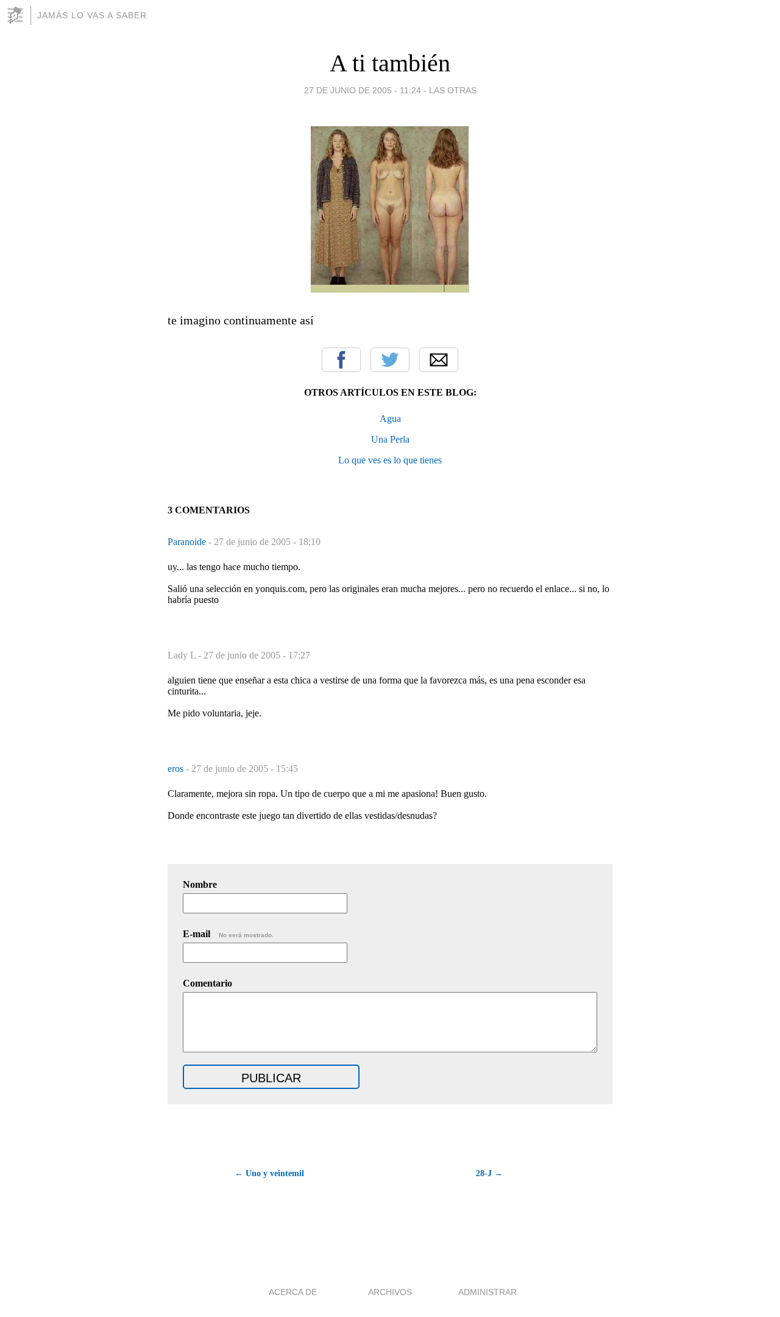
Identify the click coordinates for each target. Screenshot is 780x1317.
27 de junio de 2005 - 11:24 (362, 90)
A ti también (390, 63)
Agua (390, 418)
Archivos (390, 1292)
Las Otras (453, 90)
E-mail (228, 934)
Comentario (207, 983)
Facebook (341, 360)
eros (177, 768)
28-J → (489, 1173)
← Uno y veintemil (269, 1173)
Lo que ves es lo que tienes (390, 460)
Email (438, 360)
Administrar (487, 1292)
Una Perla (390, 439)
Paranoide (188, 542)
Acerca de (293, 1292)
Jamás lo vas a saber (92, 15)
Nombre (200, 884)
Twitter (390, 360)
